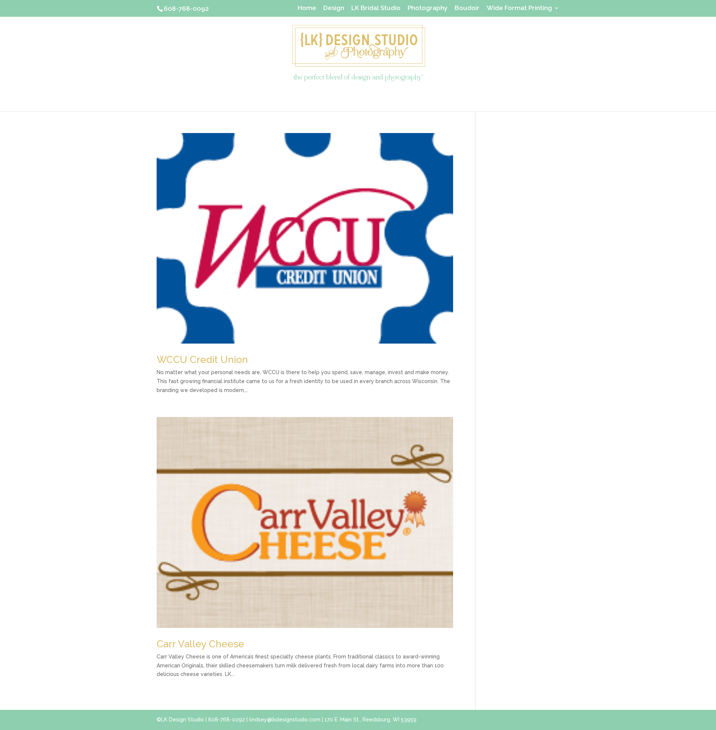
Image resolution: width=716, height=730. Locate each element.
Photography (428, 8)
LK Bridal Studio (376, 8)
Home (307, 8)
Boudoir (467, 8)
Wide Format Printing (519, 8)
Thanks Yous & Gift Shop (358, 96)
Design (333, 8)
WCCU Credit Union (202, 359)
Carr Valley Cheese (200, 644)
